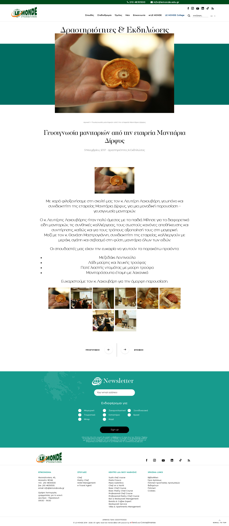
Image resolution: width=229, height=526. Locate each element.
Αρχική (86, 122)
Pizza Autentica (116, 483)
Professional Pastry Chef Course (124, 496)
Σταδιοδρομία (104, 15)
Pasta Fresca (115, 480)
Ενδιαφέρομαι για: (114, 403)
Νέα (127, 15)
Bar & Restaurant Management (123, 499)
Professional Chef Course (121, 493)
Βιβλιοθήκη (153, 477)
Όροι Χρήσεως (155, 480)
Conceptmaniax (148, 522)
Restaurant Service (118, 504)
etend (133, 522)
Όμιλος (118, 15)
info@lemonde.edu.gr (166, 2)
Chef (79, 477)
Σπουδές (89, 15)
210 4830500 (137, 2)
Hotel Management (86, 483)
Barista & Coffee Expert (120, 501)
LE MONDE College (174, 15)
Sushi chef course (117, 477)
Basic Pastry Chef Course (121, 491)
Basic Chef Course (117, 488)
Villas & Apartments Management (125, 507)
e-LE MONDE (155, 15)
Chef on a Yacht (116, 485)
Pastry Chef (83, 480)
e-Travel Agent (84, 485)
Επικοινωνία (139, 15)
